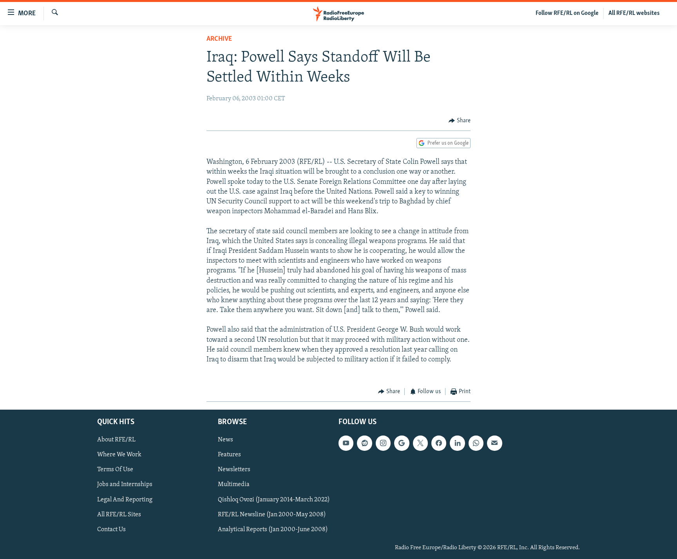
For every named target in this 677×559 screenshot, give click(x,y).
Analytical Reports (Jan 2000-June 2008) (273, 529)
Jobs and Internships (124, 484)
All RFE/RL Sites (119, 514)
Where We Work (119, 455)
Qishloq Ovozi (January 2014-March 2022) (274, 499)
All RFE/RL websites (634, 13)
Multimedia (234, 484)
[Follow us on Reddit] (364, 443)
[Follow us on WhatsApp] (476, 443)
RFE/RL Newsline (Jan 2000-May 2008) (272, 514)
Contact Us (111, 529)
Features (229, 455)
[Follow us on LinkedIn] (457, 443)
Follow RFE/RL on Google (567, 13)
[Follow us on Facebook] (438, 443)
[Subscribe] (494, 443)
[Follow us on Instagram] (383, 443)
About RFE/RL (116, 440)
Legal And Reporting (124, 499)
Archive (219, 39)
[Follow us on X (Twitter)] (420, 443)
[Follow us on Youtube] (345, 443)
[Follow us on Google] (401, 443)
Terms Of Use (115, 469)
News (225, 440)
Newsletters (234, 469)
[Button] (460, 121)
